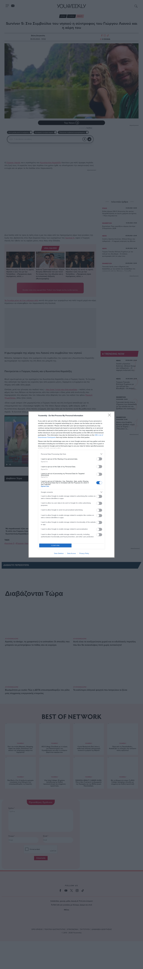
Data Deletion (59, 553)
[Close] (110, 416)
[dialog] (71, 484)
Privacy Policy (84, 553)
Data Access (71, 553)
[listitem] (71, 454)
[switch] (99, 458)
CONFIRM (55, 545)
